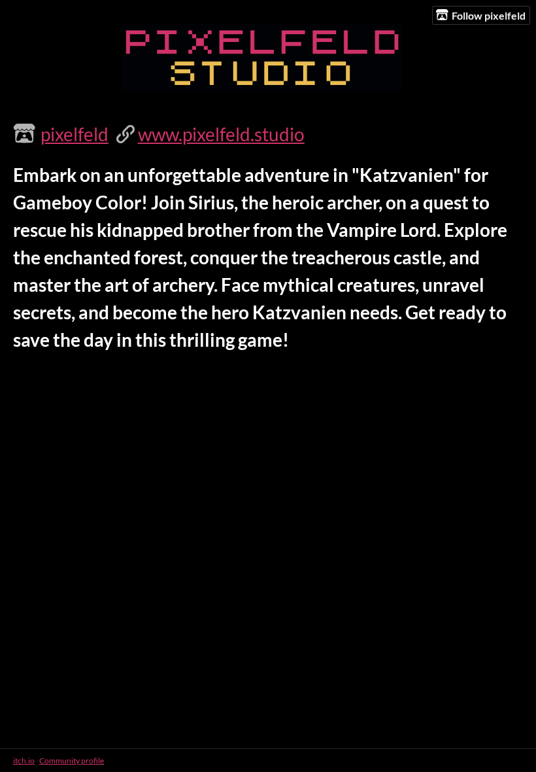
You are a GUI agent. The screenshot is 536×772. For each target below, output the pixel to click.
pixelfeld (75, 134)
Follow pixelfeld (489, 15)
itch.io (24, 760)
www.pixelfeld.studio (221, 134)
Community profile (71, 760)
